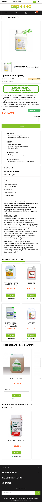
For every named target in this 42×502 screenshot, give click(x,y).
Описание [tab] (8, 168)
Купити (17, 395)
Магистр (31, 323)
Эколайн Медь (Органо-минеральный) (11, 324)
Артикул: (31, 79)
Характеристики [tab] (11, 171)
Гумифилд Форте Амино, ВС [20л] (11, 284)
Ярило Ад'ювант (16, 378)
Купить (21, 126)
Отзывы (9, 175)
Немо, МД (31, 283)
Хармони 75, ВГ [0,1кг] (16, 441)
